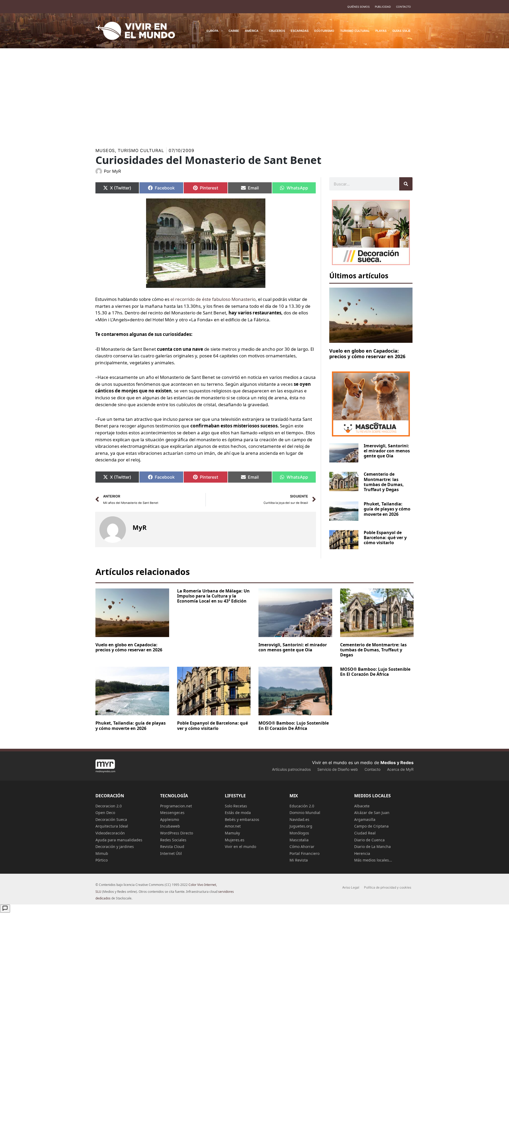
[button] (220, 31)
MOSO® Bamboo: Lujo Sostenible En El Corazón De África (293, 725)
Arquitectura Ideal (111, 826)
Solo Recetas (236, 805)
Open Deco (105, 812)
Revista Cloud (172, 846)
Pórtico (101, 860)
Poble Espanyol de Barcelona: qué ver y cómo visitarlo (385, 537)
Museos (105, 150)
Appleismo (169, 819)
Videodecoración (110, 832)
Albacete (362, 805)
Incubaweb (170, 826)
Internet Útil (171, 853)
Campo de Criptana (371, 826)
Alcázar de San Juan (371, 812)
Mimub (101, 853)
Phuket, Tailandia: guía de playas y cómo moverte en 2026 (387, 509)
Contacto (403, 6)
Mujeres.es (234, 839)
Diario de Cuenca (369, 839)
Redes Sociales (173, 839)
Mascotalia (299, 839)
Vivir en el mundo (240, 846)
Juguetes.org (300, 826)
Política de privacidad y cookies (387, 887)
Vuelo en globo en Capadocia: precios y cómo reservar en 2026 (367, 354)
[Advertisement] (254, 94)
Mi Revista (298, 860)
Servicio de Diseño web (337, 769)
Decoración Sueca (111, 819)
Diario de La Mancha (372, 846)
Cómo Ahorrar (301, 846)
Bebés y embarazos (242, 819)
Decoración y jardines (114, 846)
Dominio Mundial (304, 812)
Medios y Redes (397, 762)
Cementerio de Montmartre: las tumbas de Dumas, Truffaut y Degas (384, 481)
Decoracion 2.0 (108, 805)
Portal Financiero (304, 853)
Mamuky (232, 832)
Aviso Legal (350, 887)
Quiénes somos (358, 6)
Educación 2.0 (301, 805)
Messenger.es (172, 812)
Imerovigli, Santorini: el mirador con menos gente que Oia (387, 451)
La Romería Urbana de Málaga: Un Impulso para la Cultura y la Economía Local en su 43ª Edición (213, 596)
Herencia (362, 853)
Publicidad (383, 6)
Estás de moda (238, 812)
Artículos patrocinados (291, 769)
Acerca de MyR (400, 769)
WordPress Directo (176, 832)
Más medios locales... (373, 860)
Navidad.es (299, 819)
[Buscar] (406, 183)
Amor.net (233, 826)
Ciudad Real (365, 832)
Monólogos (299, 832)
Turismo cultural (141, 150)
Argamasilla (364, 819)
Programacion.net (176, 805)
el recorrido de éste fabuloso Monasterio (213, 299)
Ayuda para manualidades (118, 839)
